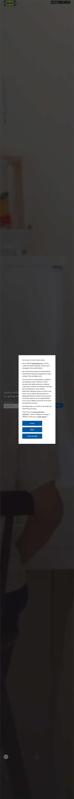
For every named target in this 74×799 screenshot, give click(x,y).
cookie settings (41, 417)
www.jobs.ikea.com (37, 363)
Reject (32, 430)
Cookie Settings (32, 436)
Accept (32, 423)
